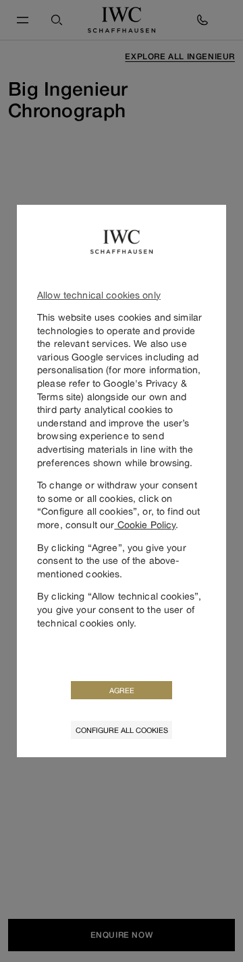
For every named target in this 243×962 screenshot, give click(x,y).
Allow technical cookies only (99, 294)
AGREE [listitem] (121, 690)
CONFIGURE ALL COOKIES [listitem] (122, 730)
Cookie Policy (145, 524)
